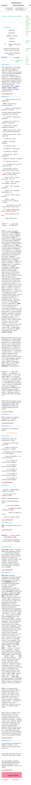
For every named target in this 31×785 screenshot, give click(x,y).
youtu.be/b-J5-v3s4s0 (7, 529)
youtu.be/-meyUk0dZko (7, 411)
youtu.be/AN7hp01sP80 (7, 519)
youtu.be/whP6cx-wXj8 (7, 93)
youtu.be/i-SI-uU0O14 (7, 737)
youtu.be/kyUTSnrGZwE (7, 423)
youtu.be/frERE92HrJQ (7, 482)
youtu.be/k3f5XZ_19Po (7, 569)
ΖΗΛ (27, 56)
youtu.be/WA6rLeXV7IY (7, 770)
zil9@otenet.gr (22, 9)
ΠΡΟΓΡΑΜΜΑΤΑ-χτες (28, 33)
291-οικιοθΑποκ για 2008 (10, 537)
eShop (27, 64)
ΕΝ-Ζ (27, 62)
